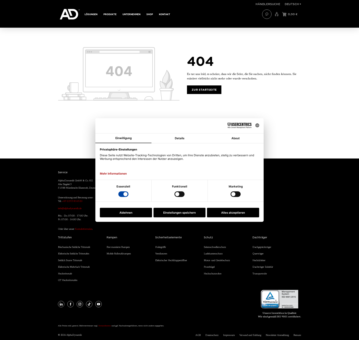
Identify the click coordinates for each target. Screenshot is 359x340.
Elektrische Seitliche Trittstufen (73, 254)
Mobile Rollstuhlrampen (119, 254)
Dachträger (259, 237)
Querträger (258, 254)
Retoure (297, 335)
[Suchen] (266, 14)
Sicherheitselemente (168, 237)
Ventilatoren (161, 254)
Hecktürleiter (259, 260)
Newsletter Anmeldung (277, 335)
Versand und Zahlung (250, 335)
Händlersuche (268, 4)
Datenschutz (212, 335)
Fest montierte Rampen (118, 247)
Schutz (208, 237)
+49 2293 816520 (72, 201)
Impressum (229, 335)
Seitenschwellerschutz (215, 247)
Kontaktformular (83, 229)
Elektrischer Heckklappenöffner (171, 260)
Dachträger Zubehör (262, 267)
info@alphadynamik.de (70, 208)
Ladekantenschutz (213, 254)
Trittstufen (65, 237)
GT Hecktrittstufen (67, 280)
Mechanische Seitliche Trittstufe (74, 247)
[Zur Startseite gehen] (70, 14)
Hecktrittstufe (65, 274)
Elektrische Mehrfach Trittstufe (74, 267)
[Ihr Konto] (276, 14)
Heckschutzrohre (212, 274)
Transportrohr (259, 274)
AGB (198, 335)
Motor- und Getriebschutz (217, 260)
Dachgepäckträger (261, 247)
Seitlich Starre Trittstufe (70, 260)
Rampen (112, 237)
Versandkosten (104, 326)
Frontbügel (209, 267)
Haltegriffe (160, 247)
